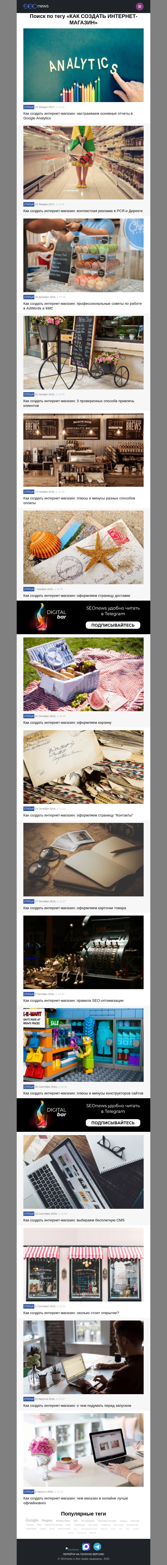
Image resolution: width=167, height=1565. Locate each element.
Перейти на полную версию (83, 1554)
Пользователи (81, 1533)
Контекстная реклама (53, 1525)
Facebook (136, 1529)
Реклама (30, 1525)
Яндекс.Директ (93, 1525)
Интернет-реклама (64, 1529)
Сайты (128, 1529)
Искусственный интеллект (89, 1529)
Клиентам (135, 1521)
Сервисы (123, 1521)
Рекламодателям (132, 1525)
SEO (75, 1521)
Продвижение (105, 1525)
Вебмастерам (63, 1521)
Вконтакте (93, 1533)
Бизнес (113, 1529)
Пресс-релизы (118, 1525)
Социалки (43, 1529)
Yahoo (76, 1529)
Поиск (39, 1525)
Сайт (120, 1529)
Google (31, 1520)
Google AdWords (31, 1529)
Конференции (79, 1525)
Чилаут (68, 1525)
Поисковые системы (107, 1521)
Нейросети (104, 1529)
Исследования (88, 1521)
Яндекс (47, 1520)
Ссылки (52, 1529)
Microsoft (71, 1533)
